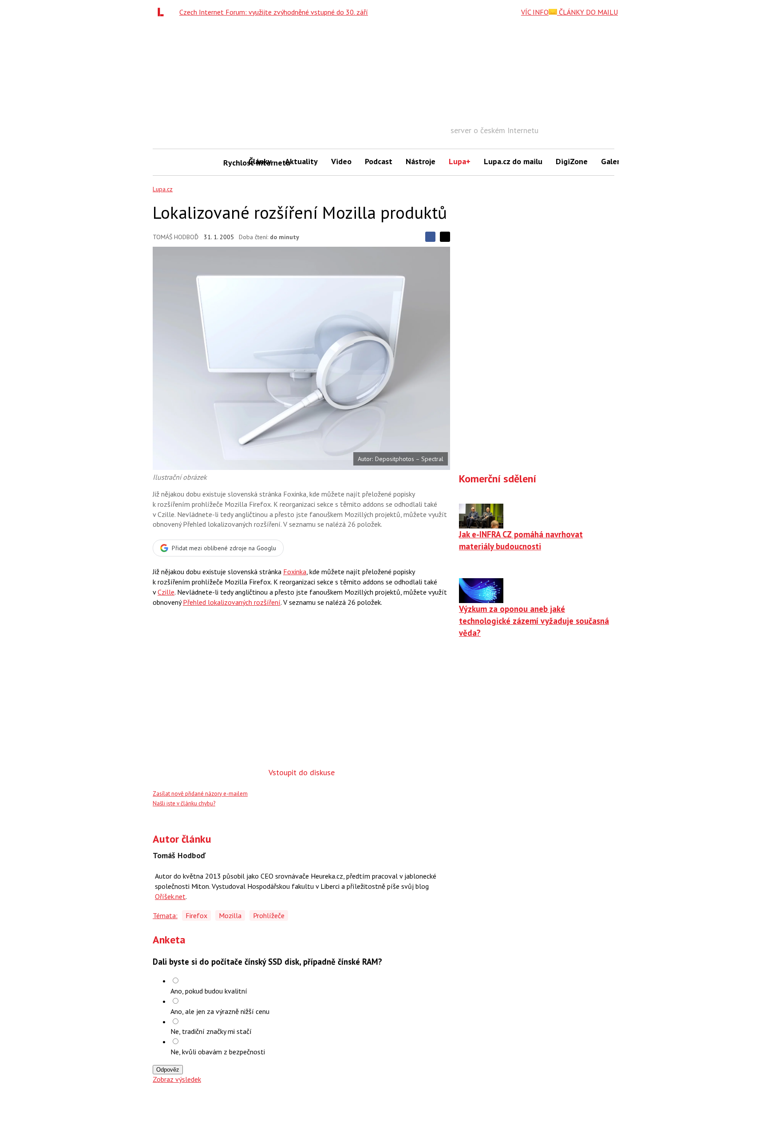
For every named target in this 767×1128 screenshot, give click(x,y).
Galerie (613, 161)
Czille (166, 592)
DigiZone (572, 161)
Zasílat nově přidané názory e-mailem (200, 793)
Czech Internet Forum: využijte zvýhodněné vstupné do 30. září (273, 12)
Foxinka (294, 571)
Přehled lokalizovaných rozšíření (232, 602)
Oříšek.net (170, 896)
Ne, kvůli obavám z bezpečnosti (217, 1051)
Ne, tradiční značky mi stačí (211, 1031)
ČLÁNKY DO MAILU (587, 12)
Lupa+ (459, 161)
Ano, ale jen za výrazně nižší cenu (219, 1011)
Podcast (378, 161)
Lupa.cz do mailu (513, 161)
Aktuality (301, 161)
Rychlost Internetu (232, 163)
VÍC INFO (535, 12)
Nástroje (420, 161)
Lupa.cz (163, 189)
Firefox (196, 915)
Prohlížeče (269, 915)
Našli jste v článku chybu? (184, 803)
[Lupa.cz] (163, 12)
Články (260, 161)
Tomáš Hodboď (175, 237)
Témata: (165, 915)
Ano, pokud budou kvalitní (208, 990)
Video (341, 161)
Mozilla (230, 915)
